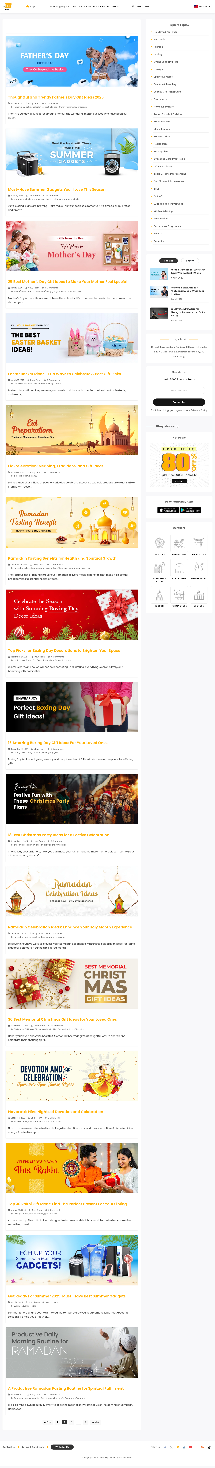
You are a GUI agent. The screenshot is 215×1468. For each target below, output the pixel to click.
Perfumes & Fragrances (167, 226)
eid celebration (21, 475)
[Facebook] (165, 1447)
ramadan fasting (44, 568)
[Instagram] (184, 1447)
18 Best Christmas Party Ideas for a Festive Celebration (58, 835)
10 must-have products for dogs (168, 347)
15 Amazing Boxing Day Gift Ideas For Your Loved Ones (58, 742)
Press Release (162, 121)
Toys (156, 188)
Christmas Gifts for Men (46, 1029)
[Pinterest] (177, 1447)
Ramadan (81, 1398)
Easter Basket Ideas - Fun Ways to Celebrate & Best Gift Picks (64, 374)
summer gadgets (22, 199)
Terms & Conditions (33, 1447)
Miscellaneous (162, 129)
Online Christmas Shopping (71, 1029)
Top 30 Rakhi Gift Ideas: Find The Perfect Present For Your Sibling (67, 1204)
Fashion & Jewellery (165, 84)
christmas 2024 (43, 844)
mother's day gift (46, 291)
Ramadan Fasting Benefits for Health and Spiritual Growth (62, 558)
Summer (18, 1306)
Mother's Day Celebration (26, 291)
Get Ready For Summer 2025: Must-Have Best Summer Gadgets (67, 1296)
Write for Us (62, 1447)
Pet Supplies (161, 151)
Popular (168, 260)
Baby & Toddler (162, 136)
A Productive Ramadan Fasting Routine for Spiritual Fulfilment (66, 1388)
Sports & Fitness (163, 76)
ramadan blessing (80, 568)
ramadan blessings (55, 937)
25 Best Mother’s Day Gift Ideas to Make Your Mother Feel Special (67, 281)
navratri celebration (51, 1121)
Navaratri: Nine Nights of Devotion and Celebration (55, 1111)
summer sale (29, 1306)
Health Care (161, 143)
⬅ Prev (47, 1422)
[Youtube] (190, 1447)
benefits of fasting (62, 568)
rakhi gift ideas (21, 1213)
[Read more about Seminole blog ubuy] (7, 6)
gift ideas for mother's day (68, 291)
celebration (39, 937)
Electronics (77, 6)
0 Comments (51, 103)
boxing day (19, 660)
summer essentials (41, 199)
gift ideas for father (35, 107)
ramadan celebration (24, 568)
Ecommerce (160, 99)
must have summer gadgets (65, 199)
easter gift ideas (53, 383)
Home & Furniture (164, 106)
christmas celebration (24, 844)
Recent (190, 260)
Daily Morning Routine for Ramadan (58, 1398)
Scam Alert (160, 241)
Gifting (158, 54)
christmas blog (59, 844)
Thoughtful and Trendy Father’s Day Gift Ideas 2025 (56, 97)
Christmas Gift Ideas (24, 1029)
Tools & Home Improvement (170, 173)
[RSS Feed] (202, 1447)
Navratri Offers (20, 1121)
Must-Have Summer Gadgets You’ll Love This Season (57, 189)
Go (133, 6)
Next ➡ (95, 1422)
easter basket (20, 383)
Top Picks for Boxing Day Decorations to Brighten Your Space (64, 650)
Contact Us (9, 1447)
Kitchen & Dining (163, 211)
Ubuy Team (33, 103)
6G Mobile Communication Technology (179, 351)
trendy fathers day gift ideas (73, 107)
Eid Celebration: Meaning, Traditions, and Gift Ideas (56, 466)
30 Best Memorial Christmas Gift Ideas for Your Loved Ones (62, 1019)
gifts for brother (36, 1213)
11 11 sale (190, 347)
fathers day (19, 107)
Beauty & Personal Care (167, 91)
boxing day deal (34, 752)
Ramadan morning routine (27, 1398)
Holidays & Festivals (165, 32)
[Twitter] (171, 1447)
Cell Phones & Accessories (96, 6)
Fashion (158, 46)
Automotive (161, 218)
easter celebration (36, 383)
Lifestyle (159, 69)
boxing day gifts (50, 752)
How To (158, 233)
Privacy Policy (199, 410)
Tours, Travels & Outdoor (168, 114)
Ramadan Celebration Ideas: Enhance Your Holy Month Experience (70, 927)
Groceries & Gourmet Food (169, 158)
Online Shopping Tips (59, 6)
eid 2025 (33, 475)
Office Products (163, 166)
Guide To (159, 196)
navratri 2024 (34, 1121)
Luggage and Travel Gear (168, 203)
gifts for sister (50, 1213)
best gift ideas (52, 107)
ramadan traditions (23, 937)
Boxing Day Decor (34, 660)
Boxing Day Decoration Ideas (57, 660)
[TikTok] (209, 1447)
